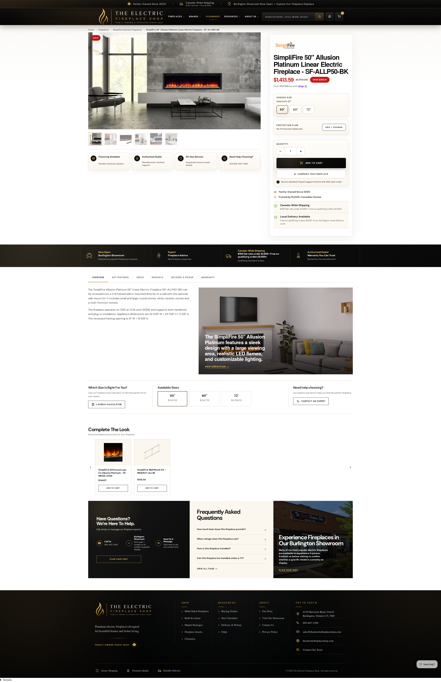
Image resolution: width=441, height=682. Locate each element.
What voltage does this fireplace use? (218, 538)
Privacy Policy (270, 632)
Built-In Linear (193, 618)
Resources (232, 16)
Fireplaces (176, 16)
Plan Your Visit (119, 559)
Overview (98, 277)
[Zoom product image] (174, 80)
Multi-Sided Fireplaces (197, 611)
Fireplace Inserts (193, 632)
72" (308, 109)
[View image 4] (125, 138)
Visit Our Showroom (273, 618)
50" (282, 109)
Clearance (213, 16)
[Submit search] (319, 16)
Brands (195, 16)
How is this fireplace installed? (214, 548)
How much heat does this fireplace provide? (221, 529)
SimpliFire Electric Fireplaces (127, 30)
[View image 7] (171, 138)
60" (295, 109)
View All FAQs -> (207, 568)
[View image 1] (95, 138)
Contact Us (268, 625)
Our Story (267, 611)
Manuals (157, 277)
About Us (252, 16)
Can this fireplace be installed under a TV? (220, 558)
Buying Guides (229, 611)
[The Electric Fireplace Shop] (131, 16)
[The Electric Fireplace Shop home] (123, 609)
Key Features (120, 277)
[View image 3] (110, 138)
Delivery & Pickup (182, 277)
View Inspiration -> (217, 366)
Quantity (282, 144)
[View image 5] (140, 138)
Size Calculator (229, 618)
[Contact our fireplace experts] (330, 16)
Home (91, 30)
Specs (140, 277)
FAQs (224, 632)
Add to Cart (113, 488)
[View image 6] (156, 138)
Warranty (208, 277)
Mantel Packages (194, 625)
